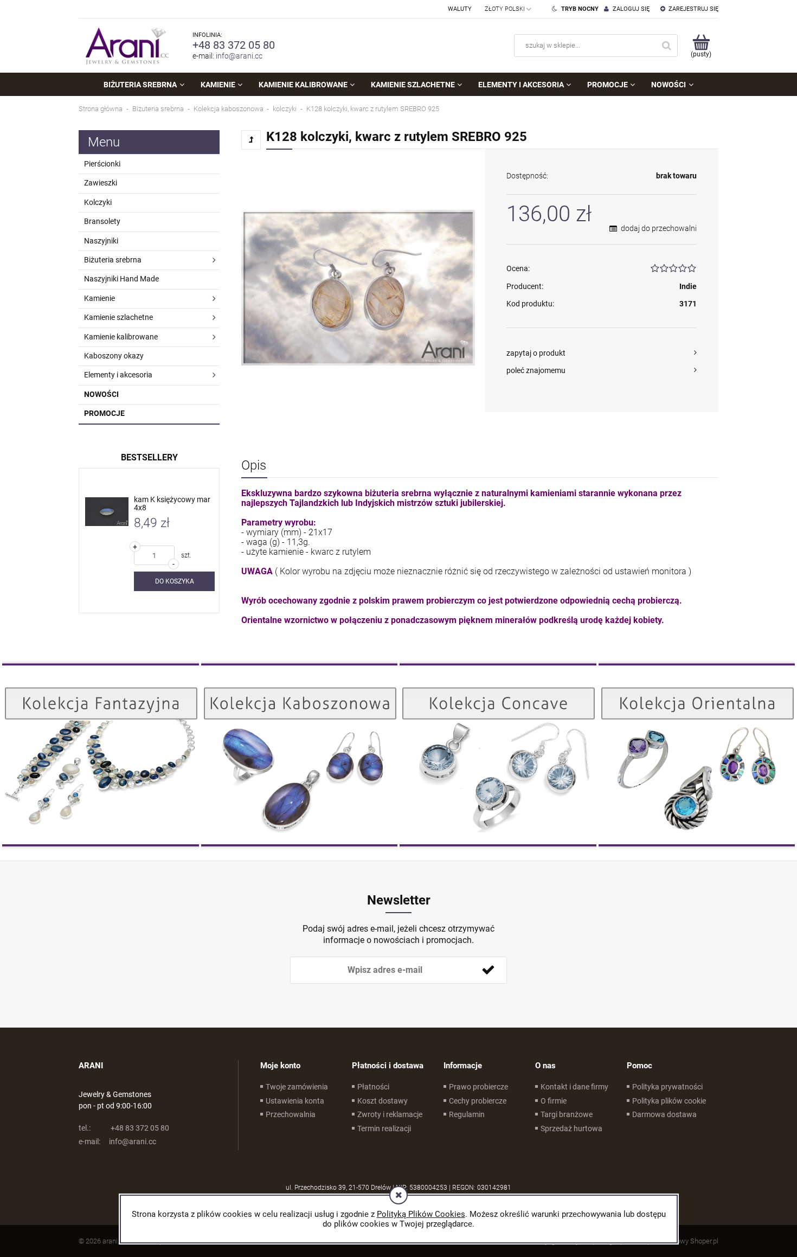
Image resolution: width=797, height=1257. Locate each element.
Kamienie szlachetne (118, 317)
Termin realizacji (384, 1128)
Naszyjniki (101, 240)
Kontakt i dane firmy (574, 1086)
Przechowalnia (291, 1114)
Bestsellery (149, 457)
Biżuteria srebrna (113, 259)
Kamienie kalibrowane (121, 336)
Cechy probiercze (477, 1100)
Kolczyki (98, 202)
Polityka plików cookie (669, 1100)
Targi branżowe (567, 1114)
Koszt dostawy (382, 1100)
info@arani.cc (239, 56)
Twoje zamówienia (297, 1086)
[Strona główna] (125, 46)
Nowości (101, 394)
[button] (601, 353)
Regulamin (467, 1114)
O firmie (554, 1100)
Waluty (460, 8)
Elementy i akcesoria (118, 374)
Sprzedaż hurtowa (571, 1128)
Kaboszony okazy (114, 355)
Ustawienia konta (295, 1100)
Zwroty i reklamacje (389, 1114)
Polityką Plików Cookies (421, 1214)
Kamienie (99, 298)
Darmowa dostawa (664, 1114)
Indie (688, 286)
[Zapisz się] (488, 970)
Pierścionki (102, 163)
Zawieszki (100, 182)
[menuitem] (143, 85)
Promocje (104, 413)
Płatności (373, 1086)
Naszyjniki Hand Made (121, 278)
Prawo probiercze (478, 1086)
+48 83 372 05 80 (233, 45)
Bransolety (102, 221)
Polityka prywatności (667, 1086)
